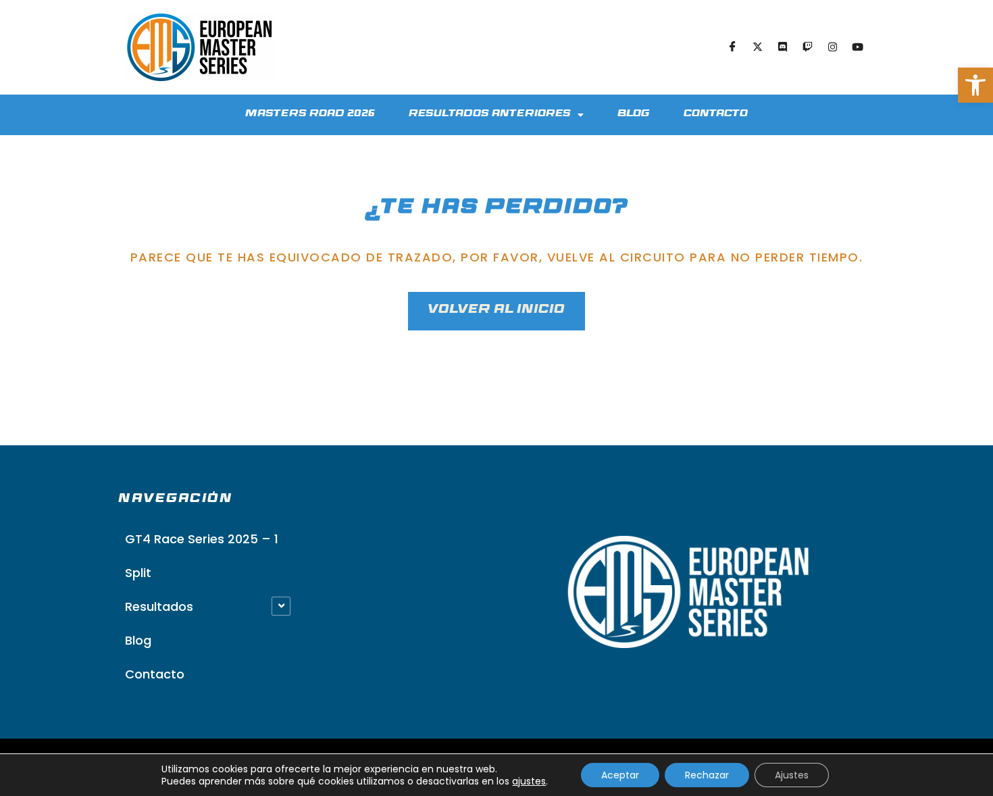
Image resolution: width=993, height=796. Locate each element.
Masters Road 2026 (310, 114)
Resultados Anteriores (490, 114)
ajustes (529, 781)
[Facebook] (732, 47)
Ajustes (792, 775)
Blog (633, 114)
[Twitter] (757, 47)
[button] (975, 85)
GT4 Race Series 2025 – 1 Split (201, 555)
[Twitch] (807, 47)
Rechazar (707, 775)
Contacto (716, 114)
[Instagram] (832, 47)
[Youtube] (857, 47)
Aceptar (620, 775)
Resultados (159, 606)
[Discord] (782, 47)
